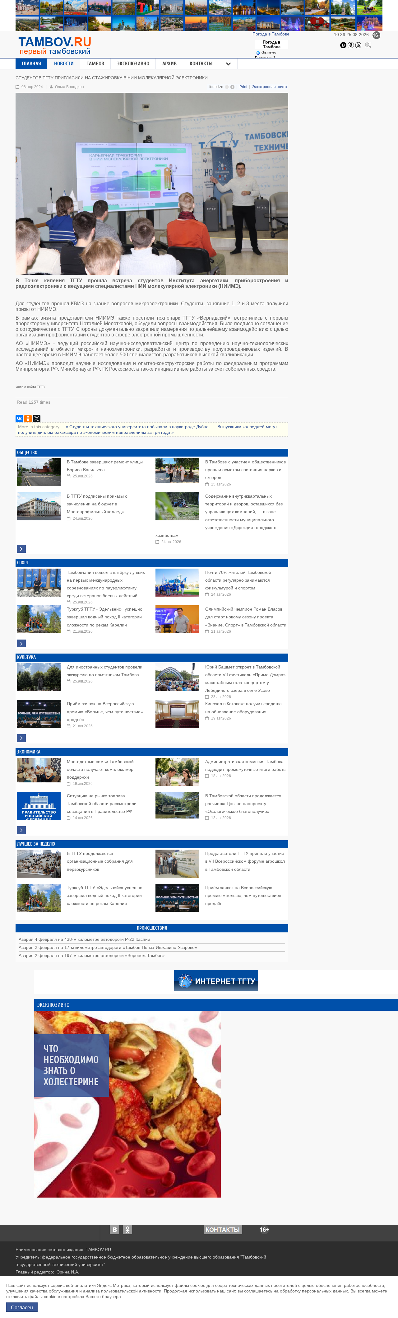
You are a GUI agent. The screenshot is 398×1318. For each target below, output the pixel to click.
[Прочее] (229, 64)
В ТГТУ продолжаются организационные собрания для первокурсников (100, 861)
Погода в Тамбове (271, 33)
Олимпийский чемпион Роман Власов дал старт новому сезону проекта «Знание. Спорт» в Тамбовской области (245, 617)
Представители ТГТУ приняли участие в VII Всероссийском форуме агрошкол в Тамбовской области (245, 861)
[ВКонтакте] (19, 418)
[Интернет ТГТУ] (216, 980)
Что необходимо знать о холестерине (71, 1065)
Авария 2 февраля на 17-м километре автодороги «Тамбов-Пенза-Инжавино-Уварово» (108, 947)
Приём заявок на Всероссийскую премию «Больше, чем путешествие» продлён (105, 711)
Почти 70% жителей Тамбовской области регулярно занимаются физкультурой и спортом (238, 580)
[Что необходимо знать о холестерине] (127, 1104)
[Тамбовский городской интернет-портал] (54, 46)
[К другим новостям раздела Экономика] (21, 830)
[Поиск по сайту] (368, 44)
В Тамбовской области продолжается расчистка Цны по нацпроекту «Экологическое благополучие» (243, 803)
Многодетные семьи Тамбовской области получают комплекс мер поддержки (100, 769)
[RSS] (358, 44)
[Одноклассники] (351, 44)
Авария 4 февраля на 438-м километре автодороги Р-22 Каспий (84, 939)
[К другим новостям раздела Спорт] (21, 643)
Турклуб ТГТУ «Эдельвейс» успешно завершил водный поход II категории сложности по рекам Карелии (104, 617)
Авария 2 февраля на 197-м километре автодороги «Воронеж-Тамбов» (92, 955)
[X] (36, 418)
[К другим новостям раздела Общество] (21, 549)
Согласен (22, 1307)
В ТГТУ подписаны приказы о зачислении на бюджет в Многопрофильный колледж (97, 504)
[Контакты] (223, 1229)
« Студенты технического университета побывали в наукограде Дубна (138, 426)
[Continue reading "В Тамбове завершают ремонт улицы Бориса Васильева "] (39, 470)
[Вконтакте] (343, 44)
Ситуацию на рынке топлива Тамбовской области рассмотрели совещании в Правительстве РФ (102, 803)
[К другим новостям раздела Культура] (21, 738)
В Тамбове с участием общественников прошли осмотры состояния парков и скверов (245, 469)
